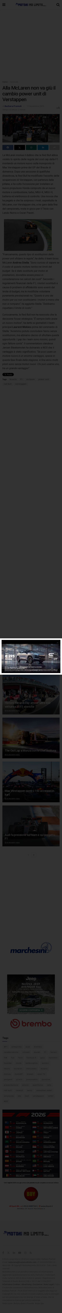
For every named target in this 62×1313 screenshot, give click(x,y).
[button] (57, 643)
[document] (31, 656)
